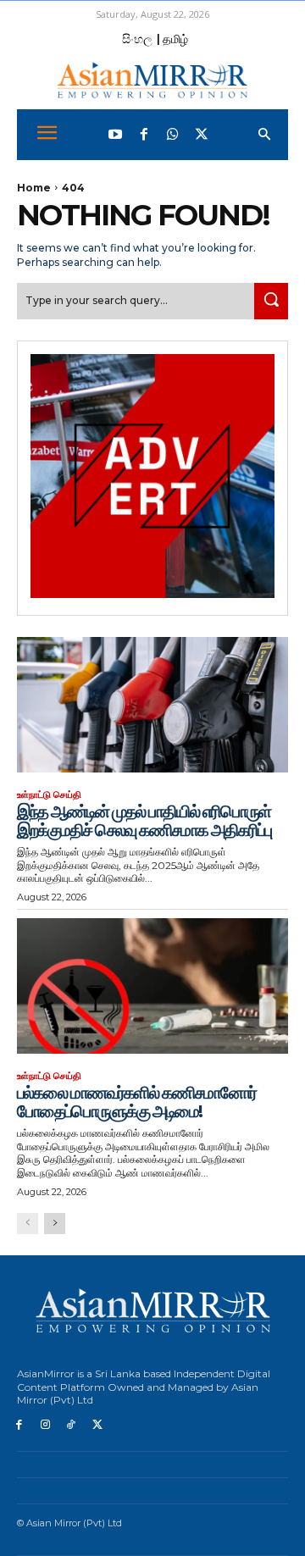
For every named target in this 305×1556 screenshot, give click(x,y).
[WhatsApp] (173, 135)
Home (34, 187)
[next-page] (54, 1223)
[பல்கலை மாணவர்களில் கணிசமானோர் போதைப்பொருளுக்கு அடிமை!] (152, 986)
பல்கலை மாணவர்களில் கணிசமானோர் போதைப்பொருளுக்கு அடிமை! (136, 1102)
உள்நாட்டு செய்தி (49, 794)
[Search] (271, 301)
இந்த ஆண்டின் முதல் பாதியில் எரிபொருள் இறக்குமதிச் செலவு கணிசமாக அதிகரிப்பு (144, 820)
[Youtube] (115, 135)
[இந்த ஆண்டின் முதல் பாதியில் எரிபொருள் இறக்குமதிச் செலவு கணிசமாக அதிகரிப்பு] (152, 704)
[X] (97, 1425)
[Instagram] (45, 1425)
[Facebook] (144, 135)
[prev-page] (27, 1223)
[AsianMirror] (152, 80)
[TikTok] (71, 1425)
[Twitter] (201, 135)
